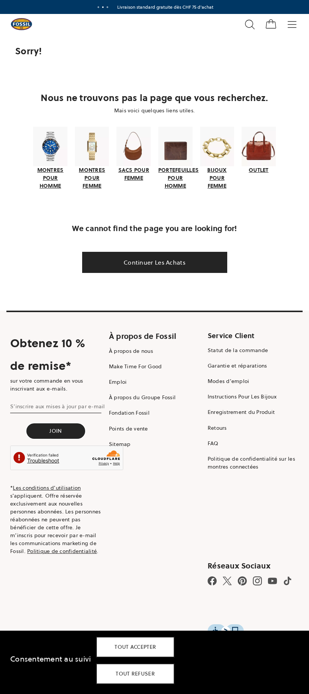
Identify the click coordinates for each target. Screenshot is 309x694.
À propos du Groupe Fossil (140, 396)
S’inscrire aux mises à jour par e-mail (57, 405)
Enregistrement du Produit (237, 411)
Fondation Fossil (127, 412)
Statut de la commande (234, 349)
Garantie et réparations (233, 364)
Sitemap (118, 443)
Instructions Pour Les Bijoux (238, 396)
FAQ (209, 442)
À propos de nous (129, 350)
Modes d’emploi (225, 380)
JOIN (55, 430)
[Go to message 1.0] (95, 7)
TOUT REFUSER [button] (135, 673)
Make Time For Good (133, 365)
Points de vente (126, 427)
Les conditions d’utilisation (47, 487)
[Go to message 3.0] (104, 7)
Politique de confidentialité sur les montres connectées (247, 462)
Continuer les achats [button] (152, 261)
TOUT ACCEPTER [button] (135, 647)
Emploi (116, 381)
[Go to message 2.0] (100, 7)
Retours (213, 426)
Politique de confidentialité (62, 550)
